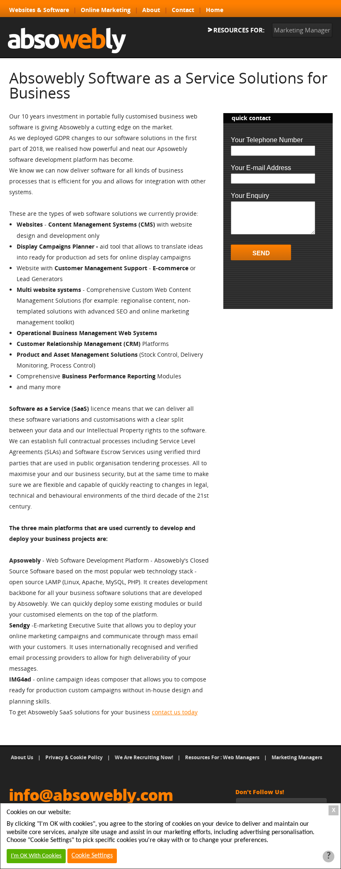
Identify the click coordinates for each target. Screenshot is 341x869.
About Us (22, 757)
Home (214, 10)
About (151, 10)
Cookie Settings (92, 855)
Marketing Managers (297, 757)
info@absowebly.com (91, 794)
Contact (183, 10)
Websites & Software (39, 10)
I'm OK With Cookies (36, 856)
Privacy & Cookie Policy (74, 757)
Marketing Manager (302, 30)
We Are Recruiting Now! (144, 757)
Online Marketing (106, 10)
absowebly (67, 40)
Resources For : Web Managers (222, 757)
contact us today (175, 712)
